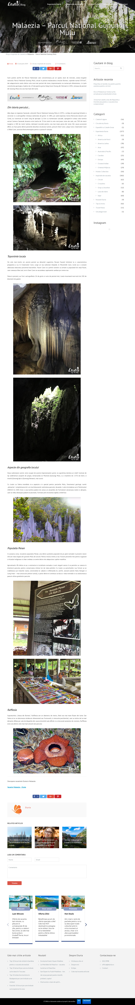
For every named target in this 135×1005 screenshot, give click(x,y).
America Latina (103, 143)
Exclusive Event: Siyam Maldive (51, 961)
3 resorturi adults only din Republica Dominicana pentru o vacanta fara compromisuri (106, 102)
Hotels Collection (110, 4)
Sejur (99, 196)
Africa (100, 135)
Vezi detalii (87, 1000)
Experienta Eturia (54, 4)
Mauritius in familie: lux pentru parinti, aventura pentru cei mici (107, 85)
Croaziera (101, 183)
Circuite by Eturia (102, 123)
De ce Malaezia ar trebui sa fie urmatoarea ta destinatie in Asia (105, 93)
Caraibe (101, 155)
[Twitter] (43, 68)
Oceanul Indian (103, 163)
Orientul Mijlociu (104, 167)
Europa (100, 159)
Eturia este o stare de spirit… (50, 982)
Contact (124, 4)
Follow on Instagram (110, 233)
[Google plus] (50, 68)
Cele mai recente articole (80, 971)
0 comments (61, 64)
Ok (79, 1000)
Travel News (100, 208)
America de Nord (104, 139)
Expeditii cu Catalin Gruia (105, 127)
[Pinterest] (57, 68)
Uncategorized (101, 212)
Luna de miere (103, 192)
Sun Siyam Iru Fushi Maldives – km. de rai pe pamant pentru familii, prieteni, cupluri (52, 974)
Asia (99, 147)
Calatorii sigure (101, 119)
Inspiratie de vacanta (75, 4)
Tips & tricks (94, 4)
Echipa (73, 968)
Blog (7, 54)
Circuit (34, 64)
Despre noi (75, 964)
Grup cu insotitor (104, 188)
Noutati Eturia (101, 200)
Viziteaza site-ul (77, 961)
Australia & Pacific (104, 151)
